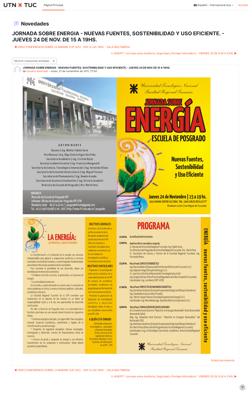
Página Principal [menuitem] (53, 5)
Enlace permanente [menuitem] (222, 360)
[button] (213, 5)
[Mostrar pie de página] (242, 387)
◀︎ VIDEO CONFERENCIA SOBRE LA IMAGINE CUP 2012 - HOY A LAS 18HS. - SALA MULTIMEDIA (72, 47)
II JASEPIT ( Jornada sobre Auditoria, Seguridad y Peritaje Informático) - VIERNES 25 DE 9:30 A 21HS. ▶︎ (174, 53)
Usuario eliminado (37, 71)
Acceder (243, 5)
